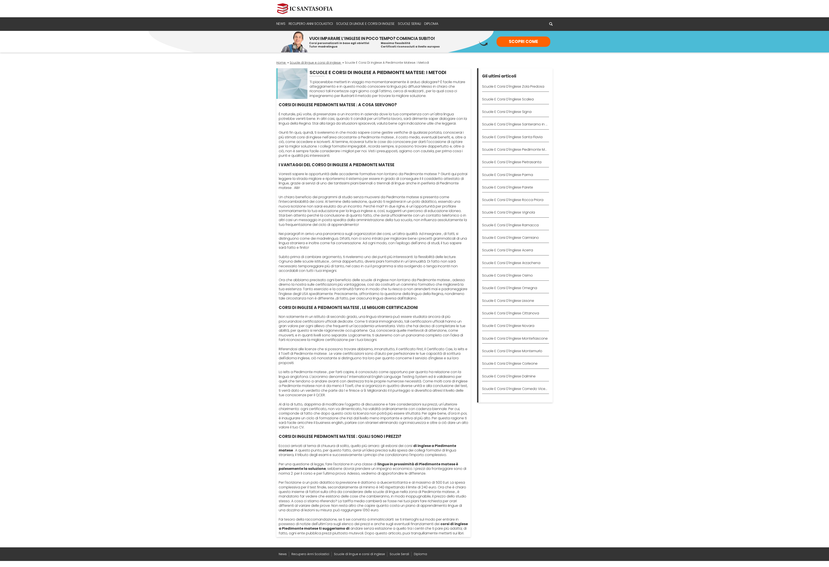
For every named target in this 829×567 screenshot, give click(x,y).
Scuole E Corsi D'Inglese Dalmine (509, 376)
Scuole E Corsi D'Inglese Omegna (509, 287)
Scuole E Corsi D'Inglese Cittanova (510, 313)
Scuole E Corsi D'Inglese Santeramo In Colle (515, 124)
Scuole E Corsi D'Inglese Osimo (507, 275)
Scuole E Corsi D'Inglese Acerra (507, 250)
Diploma (431, 23)
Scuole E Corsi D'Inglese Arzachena (511, 262)
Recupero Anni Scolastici (311, 23)
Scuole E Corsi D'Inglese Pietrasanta (511, 162)
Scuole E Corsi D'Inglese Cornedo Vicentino (515, 388)
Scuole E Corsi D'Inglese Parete (507, 187)
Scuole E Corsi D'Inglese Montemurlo (512, 350)
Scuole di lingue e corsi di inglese (365, 23)
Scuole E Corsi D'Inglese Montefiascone (515, 338)
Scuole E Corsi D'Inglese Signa (507, 111)
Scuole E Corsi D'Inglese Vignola (508, 212)
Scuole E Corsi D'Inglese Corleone (510, 363)
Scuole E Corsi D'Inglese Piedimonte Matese (515, 149)
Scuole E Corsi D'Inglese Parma (507, 174)
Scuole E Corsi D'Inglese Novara (508, 325)
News (280, 23)
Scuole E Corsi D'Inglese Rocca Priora (512, 199)
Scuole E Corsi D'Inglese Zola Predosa (513, 86)
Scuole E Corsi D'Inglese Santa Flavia (512, 137)
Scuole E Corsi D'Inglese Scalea (508, 99)
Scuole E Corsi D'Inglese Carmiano (510, 237)
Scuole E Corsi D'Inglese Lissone (508, 300)
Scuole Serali (409, 23)
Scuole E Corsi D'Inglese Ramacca (510, 225)
